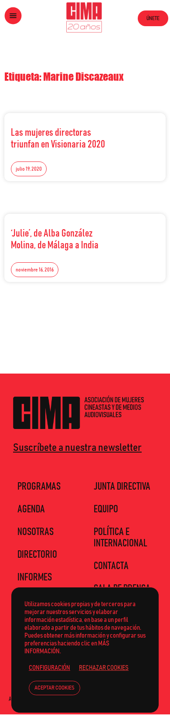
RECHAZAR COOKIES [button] (104, 668)
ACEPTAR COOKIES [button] (54, 688)
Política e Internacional (120, 538)
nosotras (35, 532)
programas (39, 486)
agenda (31, 509)
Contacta (111, 566)
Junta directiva (122, 486)
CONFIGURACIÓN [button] (49, 668)
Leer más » (140, 130)
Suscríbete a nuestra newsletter (77, 448)
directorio (37, 554)
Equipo (106, 509)
